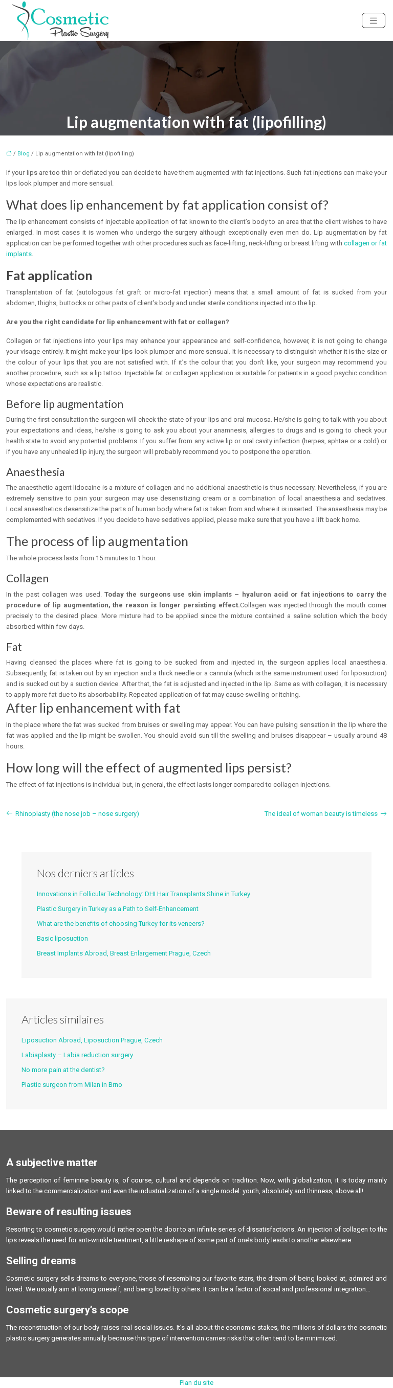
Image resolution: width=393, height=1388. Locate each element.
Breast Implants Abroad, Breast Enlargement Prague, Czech (124, 953)
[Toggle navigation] (373, 21)
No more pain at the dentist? (63, 1070)
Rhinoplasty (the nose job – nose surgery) (77, 813)
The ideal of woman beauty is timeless (321, 813)
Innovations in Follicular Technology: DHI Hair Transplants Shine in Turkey (143, 894)
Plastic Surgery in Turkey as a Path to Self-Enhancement (118, 909)
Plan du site (196, 1382)
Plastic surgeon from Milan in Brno (71, 1084)
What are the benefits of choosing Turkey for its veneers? (121, 923)
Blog (23, 153)
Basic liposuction (62, 938)
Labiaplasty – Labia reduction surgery (77, 1055)
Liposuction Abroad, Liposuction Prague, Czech (92, 1040)
